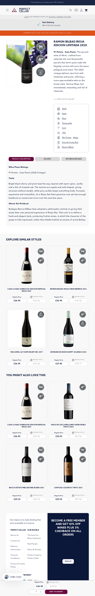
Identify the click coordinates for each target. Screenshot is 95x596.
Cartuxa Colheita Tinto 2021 (68, 488)
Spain (64, 114)
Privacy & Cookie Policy (18, 565)
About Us (15, 535)
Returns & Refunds (74, 159)
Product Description (21, 159)
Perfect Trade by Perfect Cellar (34, 556)
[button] (7, 10)
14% (64, 133)
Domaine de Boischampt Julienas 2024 (68, 352)
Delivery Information (16, 548)
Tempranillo (67, 123)
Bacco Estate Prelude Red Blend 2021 (26, 488)
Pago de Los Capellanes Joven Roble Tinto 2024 (68, 426)
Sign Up (68, 561)
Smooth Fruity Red (70, 143)
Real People (32, 544)
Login (26, 17)
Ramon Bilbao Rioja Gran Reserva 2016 (68, 289)
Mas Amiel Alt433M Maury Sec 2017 (27, 352)
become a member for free (60, 17)
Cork (64, 128)
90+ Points (66, 138)
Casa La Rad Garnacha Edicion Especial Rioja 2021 (26, 290)
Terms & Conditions (15, 556)
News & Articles (34, 550)
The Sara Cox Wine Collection (34, 536)
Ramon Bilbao (68, 147)
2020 (64, 109)
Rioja (64, 119)
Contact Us (15, 541)
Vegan (75, 138)
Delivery (47, 159)
